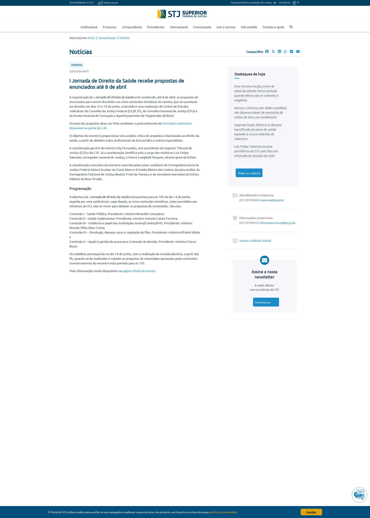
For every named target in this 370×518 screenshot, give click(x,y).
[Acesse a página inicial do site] (76, 27)
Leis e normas (226, 27)
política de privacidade (223, 512)
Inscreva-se (262, 302)
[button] (296, 2)
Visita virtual (110, 2)
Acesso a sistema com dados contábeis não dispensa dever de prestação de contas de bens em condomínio (260, 112)
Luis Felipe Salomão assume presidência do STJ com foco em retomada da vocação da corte (256, 150)
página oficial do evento (139, 271)
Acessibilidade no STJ (81, 2)
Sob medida (249, 27)
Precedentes (156, 27)
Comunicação (202, 27)
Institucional (89, 27)
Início (91, 38)
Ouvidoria (284, 2)
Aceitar (311, 512)
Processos (109, 27)
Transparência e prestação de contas (251, 2)
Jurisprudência (132, 27)
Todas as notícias (249, 173)
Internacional (179, 27)
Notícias (124, 38)
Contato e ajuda (273, 27)
